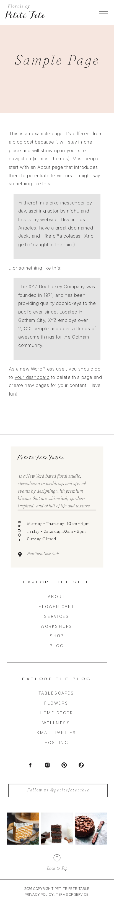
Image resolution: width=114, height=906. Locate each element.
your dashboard (32, 377)
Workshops (57, 626)
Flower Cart (56, 606)
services (56, 616)
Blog (57, 645)
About (56, 596)
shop (57, 635)
